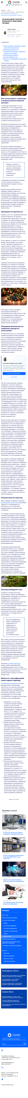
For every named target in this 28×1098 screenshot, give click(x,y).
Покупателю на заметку (11, 55)
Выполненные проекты (8, 939)
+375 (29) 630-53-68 (12, 1072)
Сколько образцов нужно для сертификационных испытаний (11, 1001)
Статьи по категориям (8, 920)
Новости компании (9, 956)
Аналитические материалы (9, 917)
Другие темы (7, 936)
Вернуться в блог (14, 799)
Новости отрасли (8, 958)
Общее (5, 923)
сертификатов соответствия (10, 502)
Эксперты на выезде (9, 961)
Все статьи (5, 915)
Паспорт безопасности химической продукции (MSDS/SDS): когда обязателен (13, 857)
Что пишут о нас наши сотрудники (11, 945)
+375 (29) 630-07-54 (15, 5)
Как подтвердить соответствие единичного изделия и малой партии (12, 997)
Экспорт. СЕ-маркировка (10, 931)
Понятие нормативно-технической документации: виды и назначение (12, 984)
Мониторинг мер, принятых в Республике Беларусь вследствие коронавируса (14, 976)
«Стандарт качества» (13, 663)
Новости (4, 950)
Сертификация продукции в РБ (10, 683)
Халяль (6, 933)
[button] (14, 373)
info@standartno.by (7, 1084)
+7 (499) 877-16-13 (12, 1076)
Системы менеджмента (10, 928)
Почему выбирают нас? (11, 57)
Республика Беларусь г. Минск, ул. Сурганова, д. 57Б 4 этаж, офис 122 (10, 1058)
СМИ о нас (6, 953)
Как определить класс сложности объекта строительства (14, 1005)
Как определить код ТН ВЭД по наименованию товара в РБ (11, 980)
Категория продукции (10, 925)
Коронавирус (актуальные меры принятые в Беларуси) (11, 942)
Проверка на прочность (11, 49)
